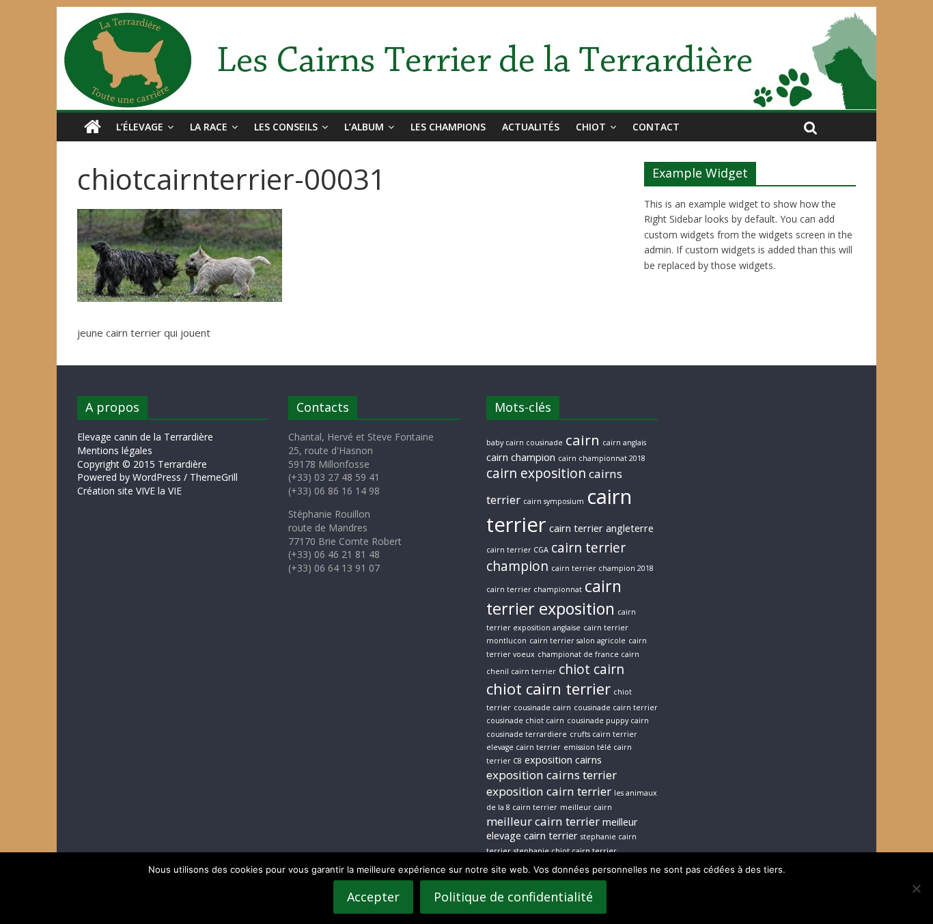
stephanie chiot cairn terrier (565, 851)
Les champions (448, 126)
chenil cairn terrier (521, 671)
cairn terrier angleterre (601, 528)
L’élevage (139, 126)
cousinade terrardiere (526, 734)
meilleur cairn (586, 807)
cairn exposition (536, 473)
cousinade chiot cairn (525, 720)
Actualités (530, 126)
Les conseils (286, 126)
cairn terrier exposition (554, 597)
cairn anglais (624, 442)
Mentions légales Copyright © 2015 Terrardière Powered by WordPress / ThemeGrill (157, 464)
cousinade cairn (542, 707)
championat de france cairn (588, 654)
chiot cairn (591, 669)
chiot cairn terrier (548, 688)
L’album (364, 126)
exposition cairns (563, 759)
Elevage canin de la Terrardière (145, 436)
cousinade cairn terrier (616, 707)
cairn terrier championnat (534, 589)
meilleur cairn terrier (543, 821)
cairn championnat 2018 (601, 458)
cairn (583, 439)
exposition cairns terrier (551, 775)
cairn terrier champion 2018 (602, 568)
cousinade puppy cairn (608, 720)
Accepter (373, 896)
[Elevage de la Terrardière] (92, 127)
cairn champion (520, 457)
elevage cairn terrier (523, 747)
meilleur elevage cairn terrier (562, 829)
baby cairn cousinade (524, 442)
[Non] (916, 888)
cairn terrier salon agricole (577, 640)
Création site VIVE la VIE (129, 490)
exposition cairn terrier (548, 791)
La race (208, 126)
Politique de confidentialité (513, 896)
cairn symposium (553, 501)
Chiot (591, 126)
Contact (656, 126)
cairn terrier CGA (517, 550)
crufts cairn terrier (603, 734)
